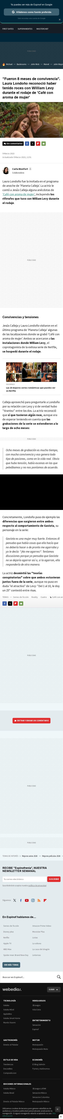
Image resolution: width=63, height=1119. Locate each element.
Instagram (32, 899)
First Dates (8, 28)
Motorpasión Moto (40, 1049)
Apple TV (7, 943)
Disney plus (8, 931)
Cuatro (44, 597)
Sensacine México (39, 1093)
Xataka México (9, 1088)
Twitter (32, 143)
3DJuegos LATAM (39, 1088)
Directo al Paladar (10, 1044)
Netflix (6, 937)
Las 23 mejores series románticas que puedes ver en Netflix (30, 389)
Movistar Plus (38, 931)
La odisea (36, 943)
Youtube (26, 899)
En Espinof (10, 384)
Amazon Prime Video (41, 925)
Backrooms (21, 64)
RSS (39, 899)
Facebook (27, 143)
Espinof (35, 1029)
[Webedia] (11, 991)
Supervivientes (25, 28)
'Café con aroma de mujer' (18, 194)
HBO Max (7, 949)
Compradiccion (9, 1073)
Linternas (36, 955)
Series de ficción (21, 597)
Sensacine (36, 1025)
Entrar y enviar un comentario (33, 720)
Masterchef (42, 28)
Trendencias (8, 1064)
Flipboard (38, 143)
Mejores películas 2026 (51, 856)
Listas (35, 937)
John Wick (35, 64)
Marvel (46, 64)
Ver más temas (11, 965)
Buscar (59, 977)
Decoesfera (7, 1068)
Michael (9, 64)
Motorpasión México (40, 1101)
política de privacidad (37, 885)
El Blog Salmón (38, 1064)
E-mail (43, 143)
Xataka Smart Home (11, 1018)
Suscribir (54, 879)
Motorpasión (37, 1044)
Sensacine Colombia (40, 1097)
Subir (51, 989)
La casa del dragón (41, 949)
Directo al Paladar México (13, 1101)
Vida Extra (36, 1009)
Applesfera (7, 1014)
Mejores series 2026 (30, 856)
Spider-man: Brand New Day (15, 955)
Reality (34, 597)
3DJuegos (36, 1005)
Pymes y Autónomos (41, 1068)
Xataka (6, 1005)
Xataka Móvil (8, 1009)
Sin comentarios (14, 143)
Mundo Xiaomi (9, 1022)
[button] (21, 169)
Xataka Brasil (8, 1093)
